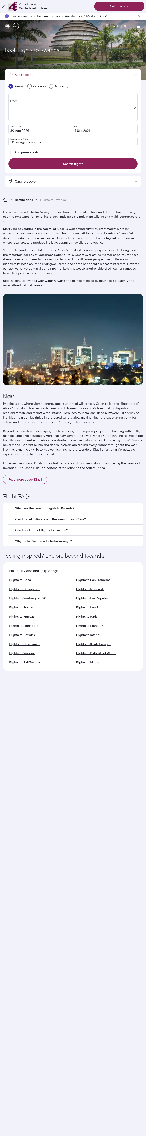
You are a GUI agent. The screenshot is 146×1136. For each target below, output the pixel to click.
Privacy (45, 973)
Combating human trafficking (94, 973)
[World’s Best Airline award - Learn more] (13, 888)
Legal (31, 973)
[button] (75, 508)
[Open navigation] (138, 26)
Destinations (24, 199)
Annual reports (12, 733)
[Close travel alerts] (139, 16)
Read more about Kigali (25, 479)
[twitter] (18, 857)
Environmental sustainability (21, 739)
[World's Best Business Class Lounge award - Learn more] (13, 926)
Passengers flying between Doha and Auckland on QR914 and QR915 (60, 16)
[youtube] (36, 857)
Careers (8, 709)
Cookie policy (15, 973)
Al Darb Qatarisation (16, 727)
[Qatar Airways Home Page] (8, 26)
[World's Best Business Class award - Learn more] (13, 907)
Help (6, 796)
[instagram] (45, 857)
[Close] (4, 6)
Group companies (14, 754)
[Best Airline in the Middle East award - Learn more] (13, 946)
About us (8, 703)
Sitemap (123, 973)
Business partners (14, 782)
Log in (116, 26)
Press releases (12, 715)
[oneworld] (16, 26)
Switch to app (119, 6)
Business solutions (14, 768)
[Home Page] (5, 199)
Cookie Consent (16, 980)
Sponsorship (11, 721)
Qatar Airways (12, 693)
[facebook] (9, 857)
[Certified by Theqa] (20, 821)
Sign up (128, 26)
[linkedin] (27, 857)
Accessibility (63, 973)
